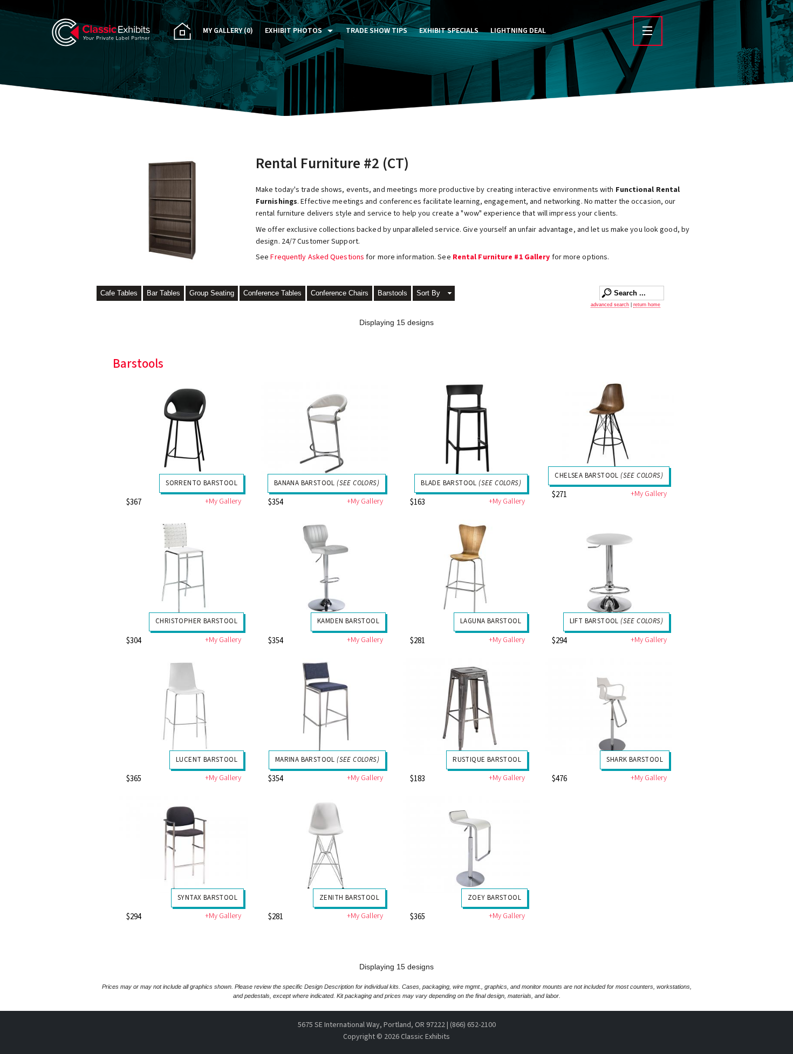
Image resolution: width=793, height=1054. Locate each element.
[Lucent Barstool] (183, 706)
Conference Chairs (339, 293)
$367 (133, 502)
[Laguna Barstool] (467, 568)
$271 (559, 494)
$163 (417, 502)
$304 (133, 640)
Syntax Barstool (207, 898)
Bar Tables (163, 293)
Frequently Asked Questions (318, 257)
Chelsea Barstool (609, 475)
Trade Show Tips (376, 30)
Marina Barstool (327, 759)
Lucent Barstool (206, 759)
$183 (417, 778)
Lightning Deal (518, 30)
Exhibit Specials (448, 30)
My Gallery (228, 30)
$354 (275, 502)
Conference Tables (272, 293)
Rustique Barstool (487, 759)
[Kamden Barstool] (325, 568)
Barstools (392, 293)
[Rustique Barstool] (467, 706)
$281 (417, 640)
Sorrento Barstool (201, 483)
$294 (559, 640)
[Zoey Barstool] (467, 844)
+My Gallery (223, 502)
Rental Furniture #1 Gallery (501, 257)
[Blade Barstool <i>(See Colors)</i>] (467, 430)
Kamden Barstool (348, 621)
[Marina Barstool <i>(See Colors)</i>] (325, 706)
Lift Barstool (616, 621)
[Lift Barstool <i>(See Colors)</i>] (609, 568)
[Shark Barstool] (609, 706)
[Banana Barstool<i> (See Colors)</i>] (325, 430)
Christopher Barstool (196, 621)
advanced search (610, 304)
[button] (434, 294)
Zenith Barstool (349, 898)
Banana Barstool (326, 483)
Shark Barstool (634, 759)
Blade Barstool (471, 483)
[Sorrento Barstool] (183, 430)
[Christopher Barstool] (183, 568)
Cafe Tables (119, 293)
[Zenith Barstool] (325, 844)
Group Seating (211, 293)
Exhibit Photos (293, 30)
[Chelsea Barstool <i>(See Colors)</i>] (609, 426)
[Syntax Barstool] (183, 844)
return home (646, 304)
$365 (133, 778)
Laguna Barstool (490, 621)
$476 (559, 778)
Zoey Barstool (494, 898)
